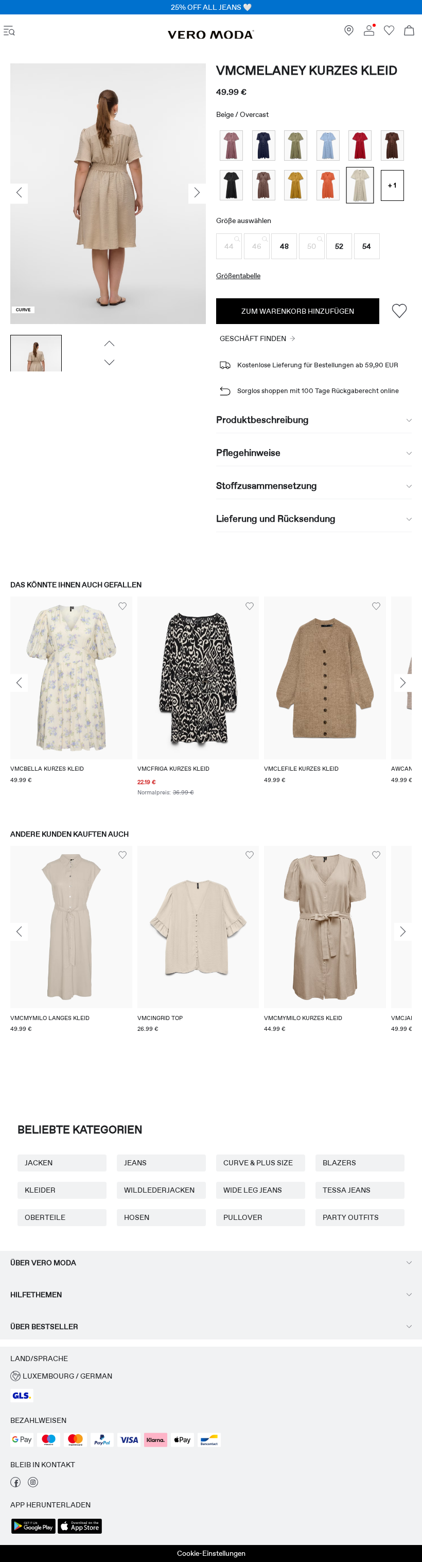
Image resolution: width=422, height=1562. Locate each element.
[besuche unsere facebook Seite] (15, 1485)
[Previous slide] (19, 683)
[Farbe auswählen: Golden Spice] (295, 185)
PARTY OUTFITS (351, 1217)
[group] (71, 703)
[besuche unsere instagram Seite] (33, 1485)
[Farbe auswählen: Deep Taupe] (263, 185)
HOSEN (136, 1217)
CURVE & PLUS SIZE (258, 1163)
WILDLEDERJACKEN (159, 1190)
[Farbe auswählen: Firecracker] (328, 185)
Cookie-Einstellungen (211, 1553)
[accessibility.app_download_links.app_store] (80, 1533)
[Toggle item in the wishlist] (399, 311)
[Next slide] (403, 683)
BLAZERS (339, 1163)
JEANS (135, 1163)
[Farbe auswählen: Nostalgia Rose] (231, 145)
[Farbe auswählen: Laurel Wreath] (295, 145)
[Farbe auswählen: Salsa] (360, 145)
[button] (229, 246)
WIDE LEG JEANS (252, 1190)
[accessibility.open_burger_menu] (9, 32)
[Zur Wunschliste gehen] (389, 33)
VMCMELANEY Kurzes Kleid (306, 70)
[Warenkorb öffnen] (409, 31)
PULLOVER (242, 1217)
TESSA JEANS (347, 1190)
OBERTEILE (45, 1217)
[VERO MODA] (211, 36)
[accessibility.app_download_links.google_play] (33, 1533)
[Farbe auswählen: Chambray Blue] (328, 145)
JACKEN (38, 1163)
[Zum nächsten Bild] (108, 362)
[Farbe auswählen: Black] (231, 185)
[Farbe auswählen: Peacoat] (263, 145)
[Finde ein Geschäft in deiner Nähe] (349, 33)
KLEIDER (40, 1190)
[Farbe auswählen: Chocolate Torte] (392, 145)
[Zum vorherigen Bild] (108, 343)
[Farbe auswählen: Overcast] (360, 185)
